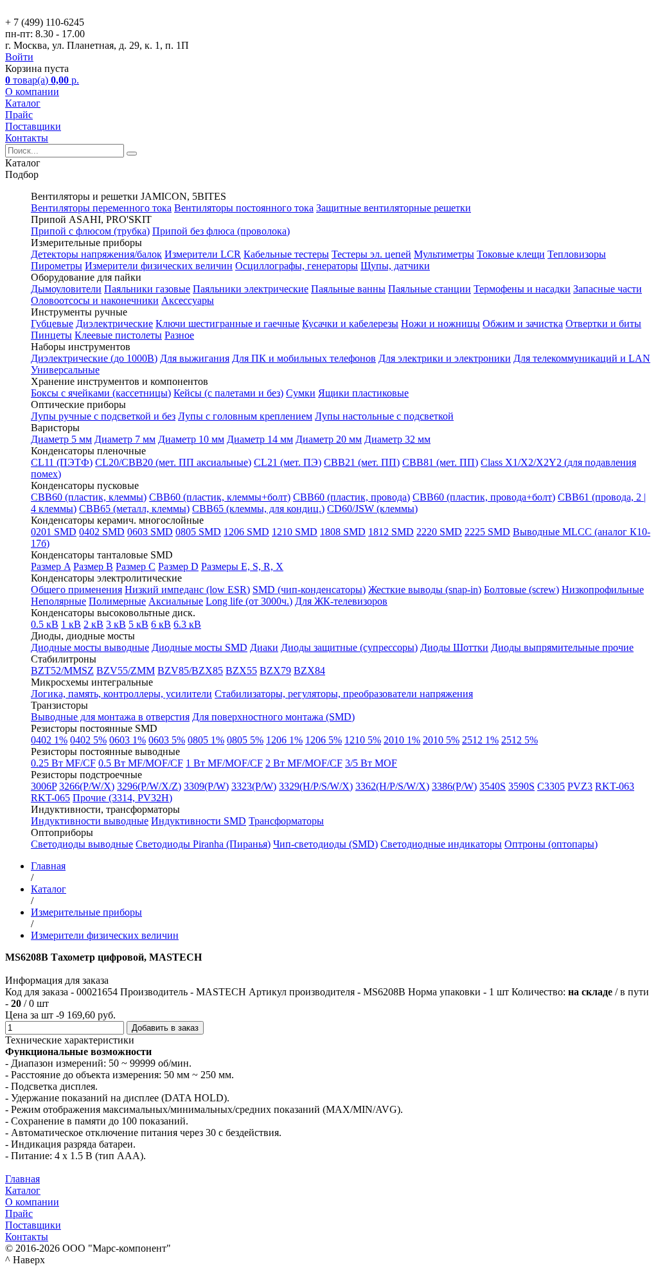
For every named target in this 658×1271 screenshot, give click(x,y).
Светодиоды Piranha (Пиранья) (203, 844)
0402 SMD (102, 531)
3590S (521, 786)
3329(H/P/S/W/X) (316, 786)
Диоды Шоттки (454, 647)
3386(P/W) (454, 786)
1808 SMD (343, 531)
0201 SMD (53, 531)
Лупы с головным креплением (245, 416)
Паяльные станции (429, 288)
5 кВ (138, 624)
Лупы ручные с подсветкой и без (103, 416)
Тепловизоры (576, 254)
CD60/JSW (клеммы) (372, 508)
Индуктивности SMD (198, 820)
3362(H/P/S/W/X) (392, 786)
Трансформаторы (286, 820)
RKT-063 (614, 786)
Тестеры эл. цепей (371, 254)
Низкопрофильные (603, 589)
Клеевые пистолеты (118, 335)
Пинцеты (51, 335)
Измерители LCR (202, 254)
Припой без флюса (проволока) (221, 231)
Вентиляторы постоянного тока (244, 207)
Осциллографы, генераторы (296, 265)
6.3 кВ (187, 624)
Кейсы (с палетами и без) (228, 392)
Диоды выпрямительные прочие (562, 647)
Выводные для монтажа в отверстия (110, 716)
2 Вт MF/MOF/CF (303, 763)
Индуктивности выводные (89, 820)
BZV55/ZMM (125, 670)
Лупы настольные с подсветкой (384, 416)
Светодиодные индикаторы (441, 844)
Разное (179, 335)
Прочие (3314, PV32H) (122, 797)
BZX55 (241, 670)
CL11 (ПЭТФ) (62, 462)
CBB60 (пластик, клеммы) (89, 497)
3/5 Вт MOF (371, 763)
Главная (22, 1178)
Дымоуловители (66, 288)
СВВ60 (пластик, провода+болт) (484, 497)
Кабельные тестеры (286, 254)
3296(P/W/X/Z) (149, 786)
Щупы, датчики (395, 265)
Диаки (264, 647)
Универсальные (65, 369)
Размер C (136, 566)
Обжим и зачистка (523, 323)
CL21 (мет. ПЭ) (287, 462)
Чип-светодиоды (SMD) (325, 844)
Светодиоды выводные (82, 844)
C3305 (551, 786)
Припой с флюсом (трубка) (90, 231)
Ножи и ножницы (440, 323)
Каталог (22, 103)
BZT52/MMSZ (62, 670)
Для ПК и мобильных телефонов (304, 358)
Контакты (26, 137)
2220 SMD (439, 531)
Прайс (19, 114)
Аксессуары (187, 300)
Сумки (301, 392)
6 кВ (161, 624)
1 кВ (71, 624)
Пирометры (56, 265)
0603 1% (127, 739)
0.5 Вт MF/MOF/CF (140, 763)
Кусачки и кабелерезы (350, 323)
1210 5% (362, 739)
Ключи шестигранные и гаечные (227, 323)
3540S (492, 786)
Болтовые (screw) (521, 589)
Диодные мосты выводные (90, 647)
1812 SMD (391, 531)
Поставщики (33, 126)
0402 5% (88, 739)
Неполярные (58, 601)
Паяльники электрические (250, 288)
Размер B (93, 566)
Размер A (51, 566)
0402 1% (49, 739)
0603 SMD (150, 531)
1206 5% (323, 739)
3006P (44, 786)
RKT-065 (50, 797)
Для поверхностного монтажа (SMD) (273, 716)
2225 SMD (487, 531)
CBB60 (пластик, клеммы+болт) (219, 497)
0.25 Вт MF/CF (63, 763)
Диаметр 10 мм (191, 439)
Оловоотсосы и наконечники (95, 300)
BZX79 (275, 670)
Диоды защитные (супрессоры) (349, 647)
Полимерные (117, 601)
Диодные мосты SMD (199, 647)
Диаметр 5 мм (61, 439)
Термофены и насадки (522, 288)
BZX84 (309, 670)
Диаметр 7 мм (125, 439)
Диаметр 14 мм (260, 439)
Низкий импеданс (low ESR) (187, 589)
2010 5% (441, 739)
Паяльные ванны (348, 288)
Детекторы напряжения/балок (96, 254)
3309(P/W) (206, 786)
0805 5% (245, 739)
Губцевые (52, 323)
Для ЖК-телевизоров (341, 601)
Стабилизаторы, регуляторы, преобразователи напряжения (344, 693)
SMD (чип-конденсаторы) (309, 589)
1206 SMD (246, 531)
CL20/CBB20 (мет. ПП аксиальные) (173, 462)
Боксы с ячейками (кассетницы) (101, 392)
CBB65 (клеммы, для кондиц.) (258, 508)
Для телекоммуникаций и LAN (581, 358)
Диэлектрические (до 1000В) (94, 358)
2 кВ (93, 624)
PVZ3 (579, 786)
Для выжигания (194, 358)
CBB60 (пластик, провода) (351, 497)
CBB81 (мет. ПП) (440, 462)
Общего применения (76, 589)
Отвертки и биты (603, 323)
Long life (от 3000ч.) (249, 601)
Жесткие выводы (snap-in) (424, 589)
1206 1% (284, 739)
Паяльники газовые (147, 288)
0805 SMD (198, 531)
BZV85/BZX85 (190, 670)
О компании (32, 91)
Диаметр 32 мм (397, 439)
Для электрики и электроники (444, 358)
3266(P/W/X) (86, 786)
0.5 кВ (44, 624)
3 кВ (116, 624)
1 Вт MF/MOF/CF (224, 763)
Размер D (178, 566)
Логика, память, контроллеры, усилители (121, 693)
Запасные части (607, 288)
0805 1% (206, 739)
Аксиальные (175, 601)
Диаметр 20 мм (329, 439)
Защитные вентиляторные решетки (393, 207)
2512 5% (519, 739)
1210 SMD (294, 531)
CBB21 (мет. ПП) (362, 462)
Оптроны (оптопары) (551, 844)
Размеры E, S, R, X (242, 566)
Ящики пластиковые (363, 392)
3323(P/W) (253, 786)
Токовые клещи (511, 254)
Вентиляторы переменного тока (101, 207)
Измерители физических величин (159, 265)
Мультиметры (444, 254)
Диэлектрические (114, 323)
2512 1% (480, 739)
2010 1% (402, 739)
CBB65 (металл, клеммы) (134, 508)
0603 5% (166, 739)
